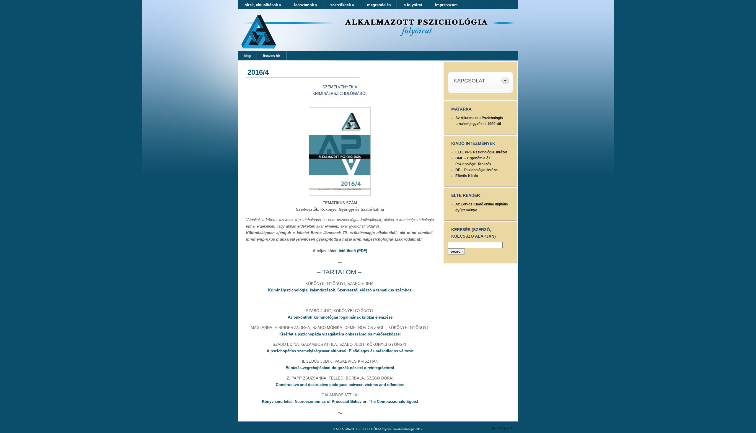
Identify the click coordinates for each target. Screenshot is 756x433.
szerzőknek (342, 5)
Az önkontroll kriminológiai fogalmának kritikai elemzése (340, 317)
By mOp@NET (502, 428)
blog (247, 56)
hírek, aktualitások (263, 5)
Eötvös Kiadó (466, 176)
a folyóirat (413, 5)
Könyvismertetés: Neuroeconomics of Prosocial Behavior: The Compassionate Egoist (340, 401)
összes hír (271, 56)
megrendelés (379, 5)
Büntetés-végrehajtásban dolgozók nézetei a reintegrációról (340, 368)
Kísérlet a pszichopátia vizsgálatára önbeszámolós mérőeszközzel (340, 334)
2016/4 (258, 72)
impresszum (446, 5)
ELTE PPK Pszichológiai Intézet (481, 152)
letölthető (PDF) (353, 251)
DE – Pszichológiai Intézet (476, 170)
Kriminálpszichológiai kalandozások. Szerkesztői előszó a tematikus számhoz (340, 290)
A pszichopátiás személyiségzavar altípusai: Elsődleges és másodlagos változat (340, 351)
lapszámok (305, 5)
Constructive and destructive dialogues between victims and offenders (340, 384)
